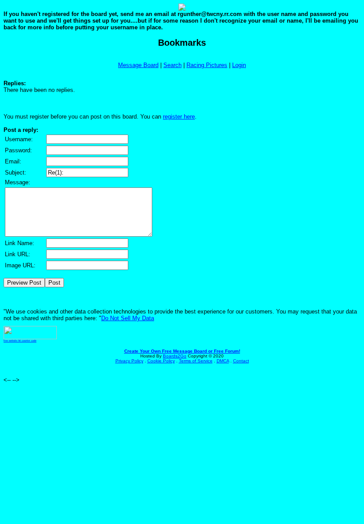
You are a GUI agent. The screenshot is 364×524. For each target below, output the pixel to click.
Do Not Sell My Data (127, 318)
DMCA (223, 360)
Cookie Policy (161, 360)
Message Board (138, 65)
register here (179, 116)
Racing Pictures (206, 65)
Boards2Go (174, 355)
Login (239, 65)
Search (172, 65)
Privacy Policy (129, 360)
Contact (241, 360)
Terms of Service (196, 360)
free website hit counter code (20, 340)
